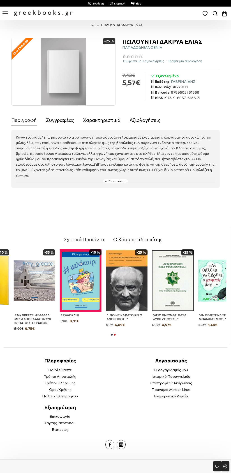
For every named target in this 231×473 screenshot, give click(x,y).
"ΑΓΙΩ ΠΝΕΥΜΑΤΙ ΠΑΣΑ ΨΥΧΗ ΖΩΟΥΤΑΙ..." (156, 317)
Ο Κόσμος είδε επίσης (137, 239)
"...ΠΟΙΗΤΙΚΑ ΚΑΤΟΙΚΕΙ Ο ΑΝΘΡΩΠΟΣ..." (110, 317)
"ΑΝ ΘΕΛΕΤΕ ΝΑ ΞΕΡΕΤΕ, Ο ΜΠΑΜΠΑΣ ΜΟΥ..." (204, 317)
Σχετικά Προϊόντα (84, 239)
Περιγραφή (24, 120)
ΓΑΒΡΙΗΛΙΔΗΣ (183, 81)
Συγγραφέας (60, 120)
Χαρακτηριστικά (101, 120)
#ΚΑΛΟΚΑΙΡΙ (56, 315)
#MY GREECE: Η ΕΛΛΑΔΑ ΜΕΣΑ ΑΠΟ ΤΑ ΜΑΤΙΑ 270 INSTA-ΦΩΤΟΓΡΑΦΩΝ (19, 319)
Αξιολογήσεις (144, 120)
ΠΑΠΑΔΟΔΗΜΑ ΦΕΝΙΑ (142, 47)
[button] (112, 335)
